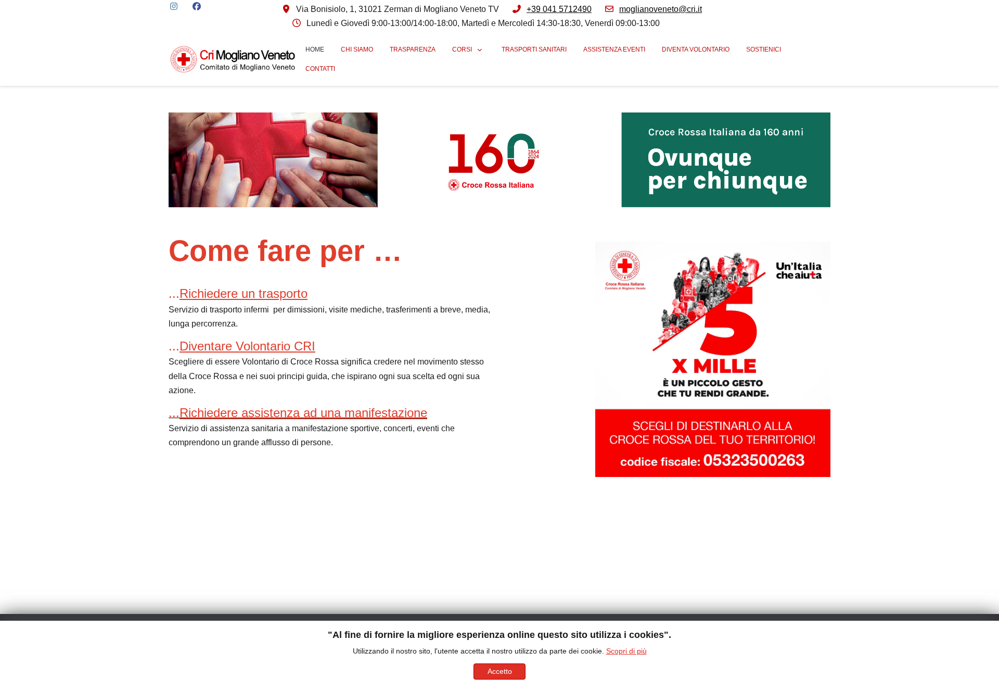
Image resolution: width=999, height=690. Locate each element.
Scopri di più (626, 651)
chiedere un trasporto (248, 293)
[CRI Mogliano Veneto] (233, 59)
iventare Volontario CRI (251, 346)
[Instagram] (174, 6)
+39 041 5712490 (559, 9)
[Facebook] (196, 6)
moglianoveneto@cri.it (660, 9)
